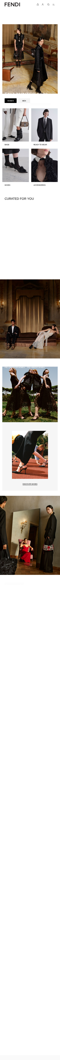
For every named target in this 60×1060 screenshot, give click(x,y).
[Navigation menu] (53, 4)
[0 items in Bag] (38, 4)
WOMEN (10, 100)
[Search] (48, 4)
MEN (24, 100)
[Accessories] (44, 169)
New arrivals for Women (16, 104)
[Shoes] (15, 169)
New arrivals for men (40, 104)
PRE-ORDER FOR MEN (36, 367)
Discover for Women (14, 584)
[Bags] (15, 128)
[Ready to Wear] (44, 128)
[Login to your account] (43, 4)
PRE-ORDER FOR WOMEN (15, 367)
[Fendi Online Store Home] (12, 4)
